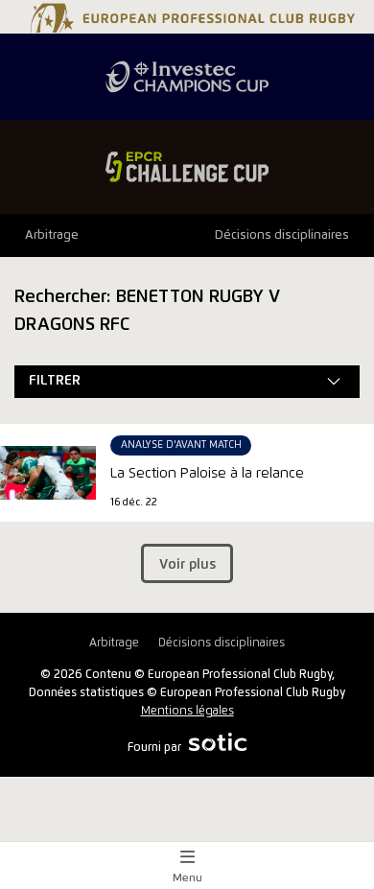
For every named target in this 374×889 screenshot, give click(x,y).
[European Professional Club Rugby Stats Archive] (190, 26)
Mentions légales (187, 711)
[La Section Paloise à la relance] (48, 473)
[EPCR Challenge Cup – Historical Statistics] (187, 167)
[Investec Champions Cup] (187, 77)
